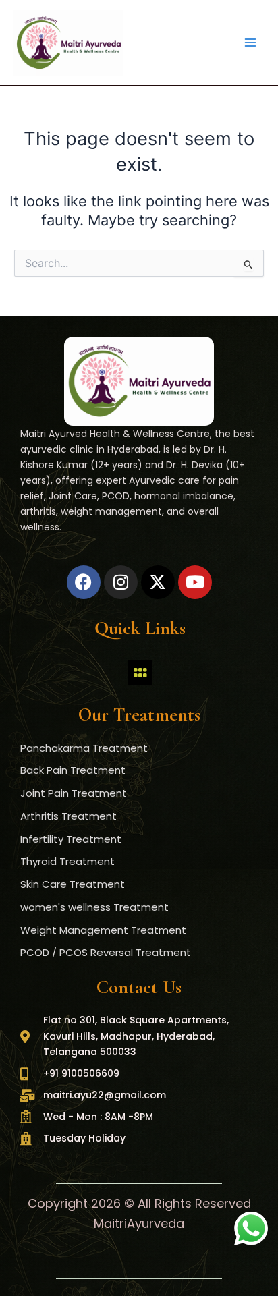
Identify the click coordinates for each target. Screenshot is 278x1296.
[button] (139, 672)
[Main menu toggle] (250, 42)
